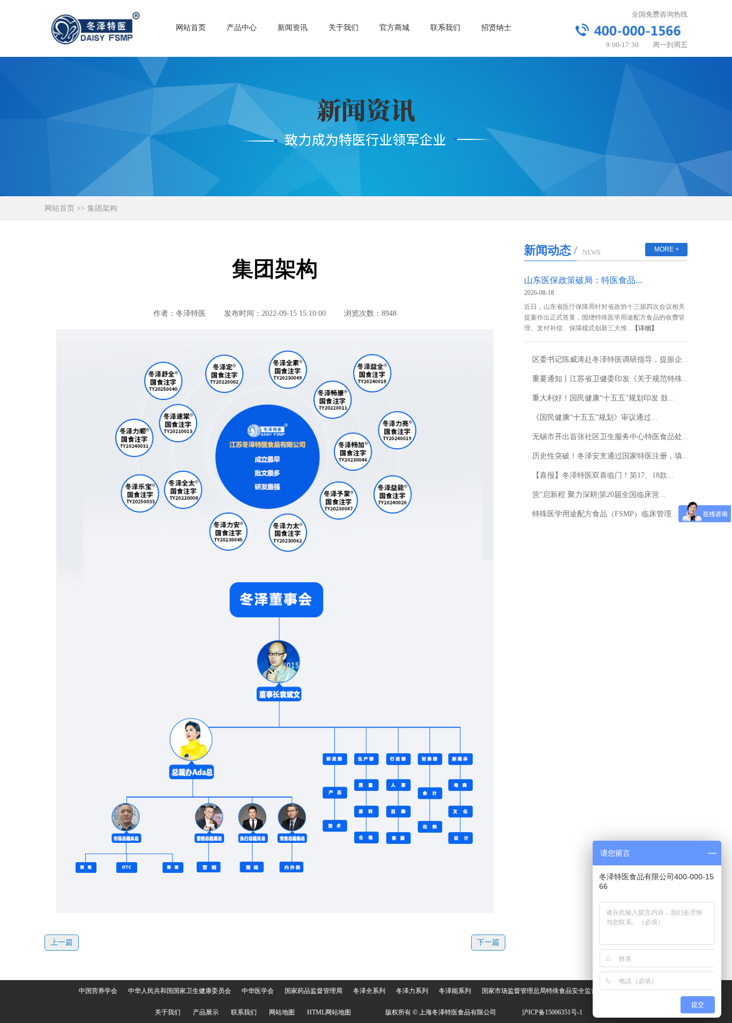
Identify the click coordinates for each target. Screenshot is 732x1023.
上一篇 (61, 942)
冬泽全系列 (369, 991)
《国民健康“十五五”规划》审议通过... (595, 417)
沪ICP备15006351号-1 (552, 1012)
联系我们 (445, 28)
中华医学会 (258, 991)
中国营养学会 (98, 991)
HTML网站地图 (329, 1012)
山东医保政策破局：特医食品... (583, 280)
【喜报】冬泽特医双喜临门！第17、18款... (603, 475)
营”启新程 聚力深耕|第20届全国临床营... (599, 495)
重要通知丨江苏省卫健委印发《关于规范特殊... (610, 379)
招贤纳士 (496, 28)
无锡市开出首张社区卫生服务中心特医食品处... (610, 437)
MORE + (666, 249)
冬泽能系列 (455, 991)
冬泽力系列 (412, 991)
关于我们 (343, 28)
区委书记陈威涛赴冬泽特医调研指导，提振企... (610, 359)
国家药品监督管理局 (313, 991)
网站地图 (282, 1012)
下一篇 (488, 942)
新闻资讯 (293, 28)
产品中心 (242, 28)
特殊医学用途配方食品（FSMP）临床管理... (605, 514)
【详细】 (645, 328)
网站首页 (191, 28)
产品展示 (206, 1012)
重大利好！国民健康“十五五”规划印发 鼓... (603, 398)
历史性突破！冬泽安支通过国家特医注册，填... (610, 456)
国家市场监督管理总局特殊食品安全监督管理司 (549, 991)
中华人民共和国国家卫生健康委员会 (179, 991)
